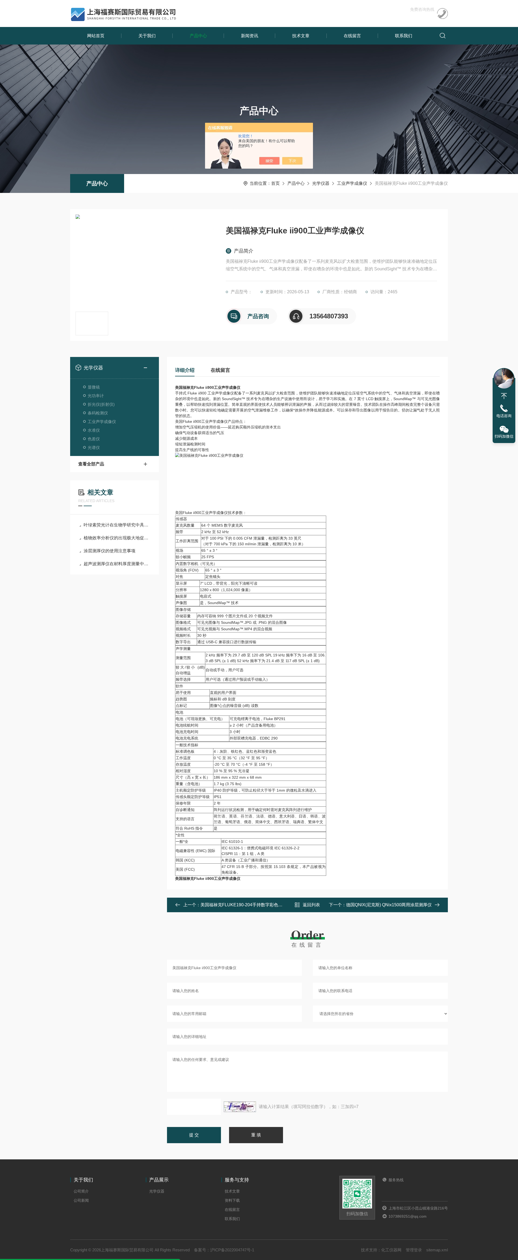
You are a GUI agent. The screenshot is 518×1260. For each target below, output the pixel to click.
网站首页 (95, 35)
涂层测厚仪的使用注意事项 (109, 551)
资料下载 (232, 1200)
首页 (275, 183)
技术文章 (300, 35)
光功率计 (96, 395)
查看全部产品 (91, 464)
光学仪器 (320, 183)
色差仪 (94, 439)
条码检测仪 (98, 413)
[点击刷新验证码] (240, 1106)
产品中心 (198, 35)
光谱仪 (94, 447)
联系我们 (403, 35)
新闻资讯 (249, 35)
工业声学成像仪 (352, 183)
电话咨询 (504, 416)
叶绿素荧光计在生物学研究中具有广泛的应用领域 (117, 525)
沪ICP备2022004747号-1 (232, 1250)
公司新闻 (81, 1200)
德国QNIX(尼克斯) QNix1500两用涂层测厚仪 (389, 905)
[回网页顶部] (504, 396)
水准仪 (94, 430)
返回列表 (311, 905)
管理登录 (414, 1250)
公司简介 (81, 1191)
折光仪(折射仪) (101, 404)
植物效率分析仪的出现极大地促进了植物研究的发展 (117, 538)
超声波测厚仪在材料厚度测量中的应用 (117, 563)
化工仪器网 (391, 1250)
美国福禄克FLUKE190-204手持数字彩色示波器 (245, 905)
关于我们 (147, 35)
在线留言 (352, 35)
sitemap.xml (437, 1250)
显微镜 (94, 387)
